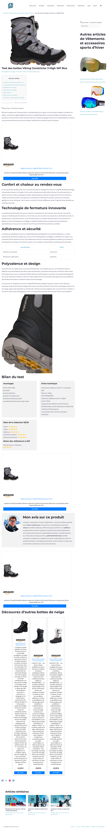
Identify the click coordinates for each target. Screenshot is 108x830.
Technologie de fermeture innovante (14, 85)
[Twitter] (6, 780)
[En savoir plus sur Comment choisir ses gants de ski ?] (61, 801)
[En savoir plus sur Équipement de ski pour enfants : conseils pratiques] (15, 801)
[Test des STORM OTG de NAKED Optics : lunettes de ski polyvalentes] (93, 97)
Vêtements (81, 6)
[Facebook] (2, 780)
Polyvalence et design (10, 90)
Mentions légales (85, 826)
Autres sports (71, 6)
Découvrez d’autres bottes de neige (13, 97)
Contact (78, 826)
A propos (72, 826)
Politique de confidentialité (98, 826)
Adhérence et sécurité (9, 87)
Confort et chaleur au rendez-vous (13, 82)
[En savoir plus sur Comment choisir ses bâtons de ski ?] (38, 801)
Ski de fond (60, 6)
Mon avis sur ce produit (10, 95)
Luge (88, 6)
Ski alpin (41, 6)
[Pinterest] (10, 780)
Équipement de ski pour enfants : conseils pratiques (15, 809)
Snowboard (50, 6)
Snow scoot (32, 6)
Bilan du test (7, 92)
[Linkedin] (13, 780)
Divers (95, 6)
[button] (101, 6)
